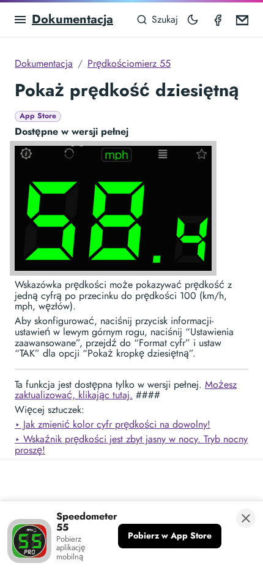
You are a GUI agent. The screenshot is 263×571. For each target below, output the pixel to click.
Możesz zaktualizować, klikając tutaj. (126, 390)
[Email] (242, 20)
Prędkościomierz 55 (129, 63)
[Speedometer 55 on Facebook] (218, 20)
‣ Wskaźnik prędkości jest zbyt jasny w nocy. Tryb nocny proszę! (131, 444)
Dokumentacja (72, 19)
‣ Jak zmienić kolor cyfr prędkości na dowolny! (112, 424)
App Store (38, 116)
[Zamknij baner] (246, 518)
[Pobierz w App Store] (169, 536)
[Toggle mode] (192, 20)
